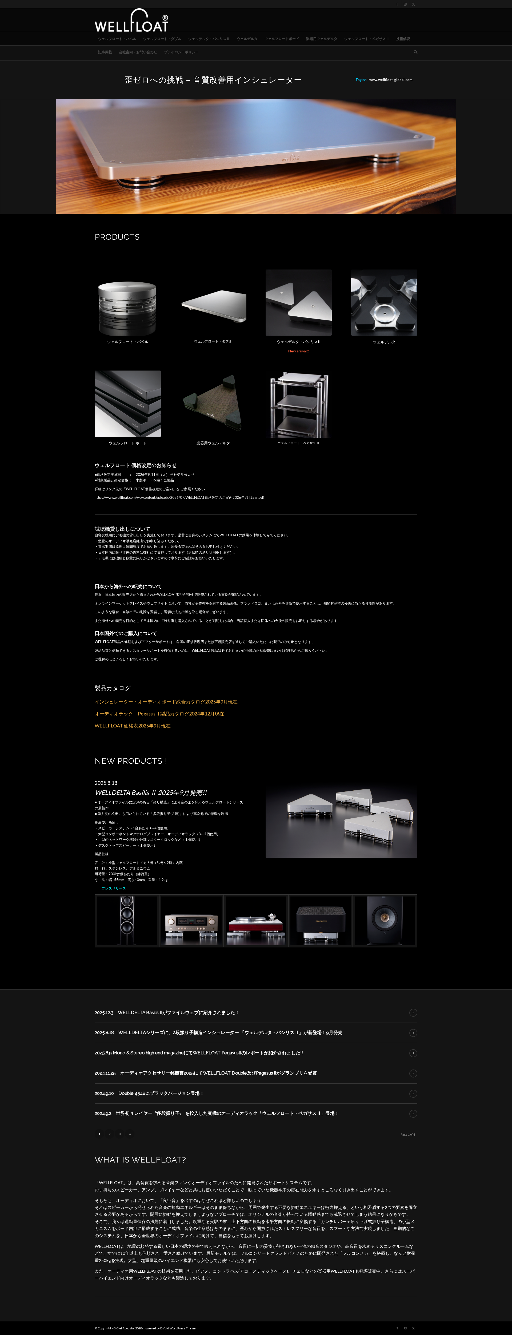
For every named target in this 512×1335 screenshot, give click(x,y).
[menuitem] (117, 38)
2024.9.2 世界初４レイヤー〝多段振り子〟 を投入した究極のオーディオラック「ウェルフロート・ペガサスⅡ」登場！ (217, 1113)
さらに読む (413, 1013)
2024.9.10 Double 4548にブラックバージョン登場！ (149, 1093)
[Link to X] (413, 4)
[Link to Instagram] (405, 4)
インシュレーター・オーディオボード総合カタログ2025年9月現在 (166, 702)
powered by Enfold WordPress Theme (170, 1328)
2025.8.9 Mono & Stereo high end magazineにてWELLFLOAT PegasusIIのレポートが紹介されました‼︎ (199, 1052)
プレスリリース (114, 888)
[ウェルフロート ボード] (128, 404)
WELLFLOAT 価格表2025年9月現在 (133, 726)
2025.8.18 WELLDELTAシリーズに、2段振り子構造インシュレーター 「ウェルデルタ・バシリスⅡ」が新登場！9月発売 (218, 1032)
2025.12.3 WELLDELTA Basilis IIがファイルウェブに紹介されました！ (167, 1012)
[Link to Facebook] (397, 4)
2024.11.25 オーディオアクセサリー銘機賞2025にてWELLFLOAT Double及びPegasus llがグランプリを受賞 (206, 1073)
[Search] (413, 52)
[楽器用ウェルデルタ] (213, 404)
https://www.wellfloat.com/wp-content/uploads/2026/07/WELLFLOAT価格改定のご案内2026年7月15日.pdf (179, 497)
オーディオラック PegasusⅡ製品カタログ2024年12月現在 (159, 714)
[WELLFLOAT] (131, 20)
